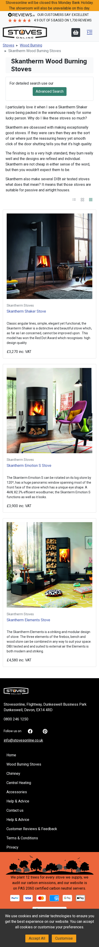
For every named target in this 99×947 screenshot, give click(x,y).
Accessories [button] (16, 792)
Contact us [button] (14, 810)
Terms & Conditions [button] (22, 838)
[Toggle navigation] (89, 32)
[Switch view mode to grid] (91, 199)
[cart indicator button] (75, 32)
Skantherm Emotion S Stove (29, 465)
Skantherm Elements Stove (28, 620)
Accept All (37, 938)
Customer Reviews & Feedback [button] (31, 829)
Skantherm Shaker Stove (26, 311)
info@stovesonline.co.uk (23, 740)
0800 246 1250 (16, 719)
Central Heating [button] (18, 783)
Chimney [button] (13, 773)
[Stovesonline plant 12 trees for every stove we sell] (50, 865)
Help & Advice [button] (17, 801)
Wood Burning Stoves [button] (23, 764)
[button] (89, 32)
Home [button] (11, 755)
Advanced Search (50, 91)
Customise (64, 938)
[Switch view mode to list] (74, 199)
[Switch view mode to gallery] (83, 199)
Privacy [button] (12, 847)
